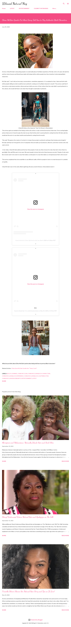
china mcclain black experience (13, 376)
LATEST (12, 8)
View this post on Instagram (35, 209)
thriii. (35, 308)
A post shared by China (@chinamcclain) (26, 240)
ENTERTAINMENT (24, 8)
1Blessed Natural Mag (14, 3)
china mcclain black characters (39, 373)
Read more (65, 461)
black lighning (12, 373)
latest (34, 378)
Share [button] (4, 381)
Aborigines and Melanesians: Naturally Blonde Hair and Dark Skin (28, 442)
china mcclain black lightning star (36, 376)
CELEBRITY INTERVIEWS (41, 8)
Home (4, 8)
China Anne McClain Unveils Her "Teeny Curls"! (24, 368)
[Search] (64, 3)
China (26, 311)
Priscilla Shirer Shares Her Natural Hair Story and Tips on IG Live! (28, 591)
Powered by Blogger (36, 620)
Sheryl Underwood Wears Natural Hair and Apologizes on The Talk (27, 517)
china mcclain (22, 373)
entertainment (26, 378)
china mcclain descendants (11, 378)
